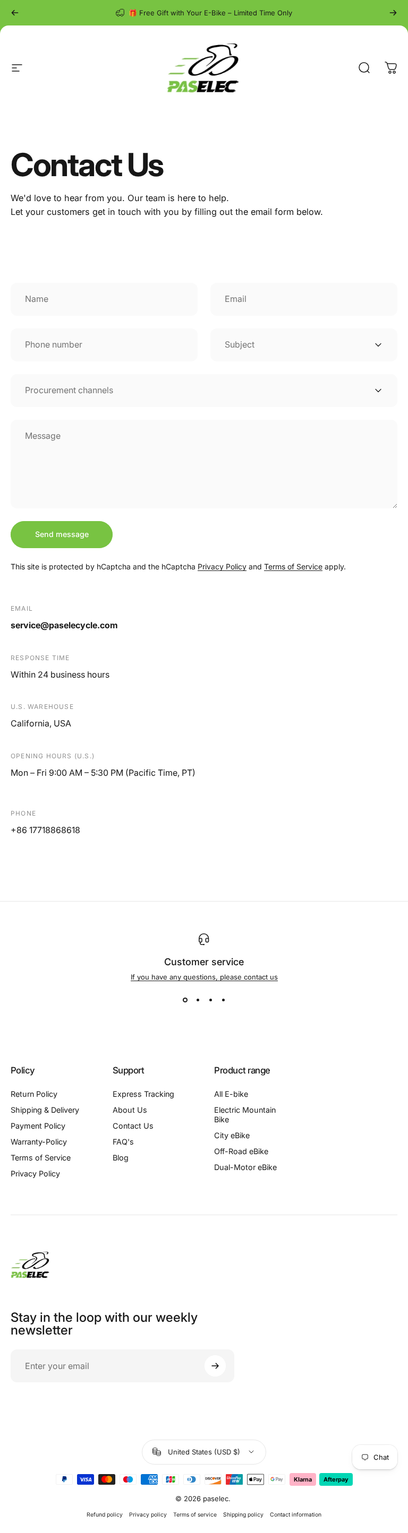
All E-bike (231, 1093)
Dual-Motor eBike (245, 1167)
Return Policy (34, 1093)
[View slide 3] (210, 1000)
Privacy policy (148, 1514)
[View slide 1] (184, 1000)
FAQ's (123, 1141)
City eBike (232, 1135)
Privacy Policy (222, 566)
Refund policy (105, 1514)
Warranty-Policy (39, 1141)
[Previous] (15, 12)
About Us (130, 1109)
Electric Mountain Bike (245, 1114)
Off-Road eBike (241, 1151)
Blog (121, 1157)
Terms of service (195, 1514)
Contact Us (133, 1125)
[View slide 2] (197, 1000)
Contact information (295, 1514)
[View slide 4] (223, 1000)
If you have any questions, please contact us (204, 977)
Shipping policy (243, 1514)
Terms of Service (293, 566)
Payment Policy (38, 1125)
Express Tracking (143, 1093)
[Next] (393, 12)
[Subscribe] (215, 1365)
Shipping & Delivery (45, 1109)
